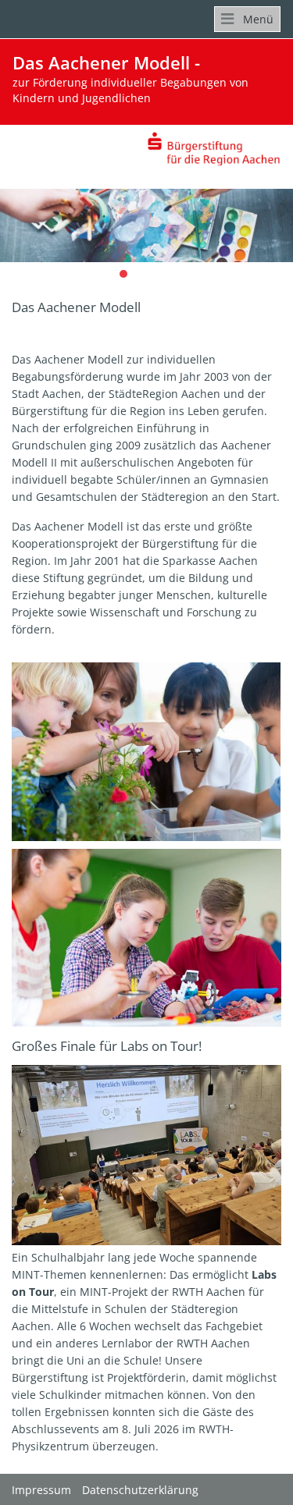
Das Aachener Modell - (130, 78)
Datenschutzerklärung (140, 1489)
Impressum (41, 1489)
